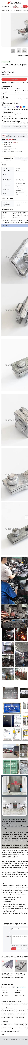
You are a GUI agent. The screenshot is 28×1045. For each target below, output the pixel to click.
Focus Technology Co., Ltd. (18, 1039)
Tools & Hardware (8, 10)
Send (14, 948)
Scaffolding (4, 990)
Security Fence (4, 992)
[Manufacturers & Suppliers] (14, 2)
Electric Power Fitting (19, 995)
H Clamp (24, 1028)
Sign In (3, 151)
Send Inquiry (14, 79)
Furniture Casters (21, 1010)
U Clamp (4, 1028)
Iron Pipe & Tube (18, 990)
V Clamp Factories (19, 1024)
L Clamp (18, 1028)
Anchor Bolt (17, 992)
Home (2, 10)
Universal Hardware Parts (8, 1010)
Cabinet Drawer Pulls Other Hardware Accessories (14, 1014)
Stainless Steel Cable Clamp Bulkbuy (11, 1031)
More (2, 998)
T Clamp (11, 1028)
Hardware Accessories (18, 10)
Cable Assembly (4, 995)
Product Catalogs (22, 987)
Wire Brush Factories (7, 1024)
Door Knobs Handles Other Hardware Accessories (14, 1017)
